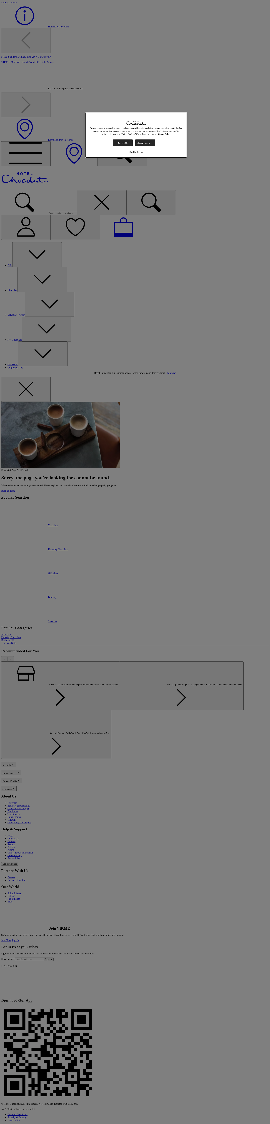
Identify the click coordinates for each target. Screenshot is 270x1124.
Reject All (123, 143)
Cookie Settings (137, 152)
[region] (136, 135)
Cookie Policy (164, 134)
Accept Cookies (145, 143)
